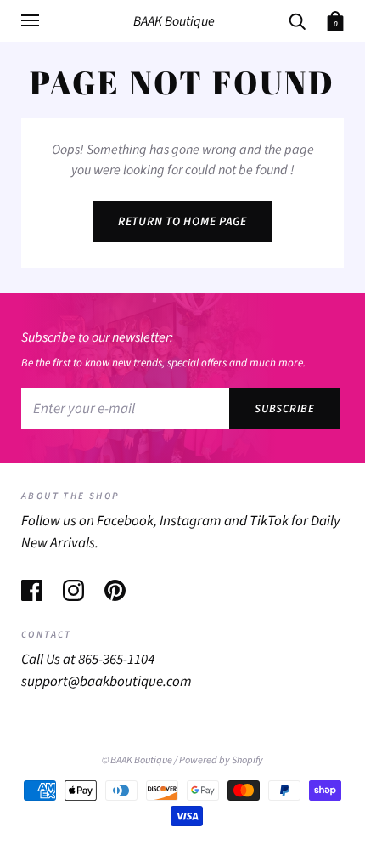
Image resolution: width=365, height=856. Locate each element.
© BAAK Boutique (137, 760)
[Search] (297, 20)
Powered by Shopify (221, 760)
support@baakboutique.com (106, 682)
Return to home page (182, 221)
